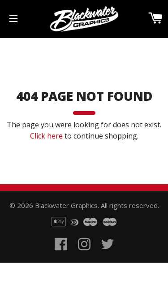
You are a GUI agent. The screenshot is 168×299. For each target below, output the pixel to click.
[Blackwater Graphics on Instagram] (84, 254)
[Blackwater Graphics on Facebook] (61, 254)
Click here (46, 136)
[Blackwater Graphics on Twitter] (107, 254)
